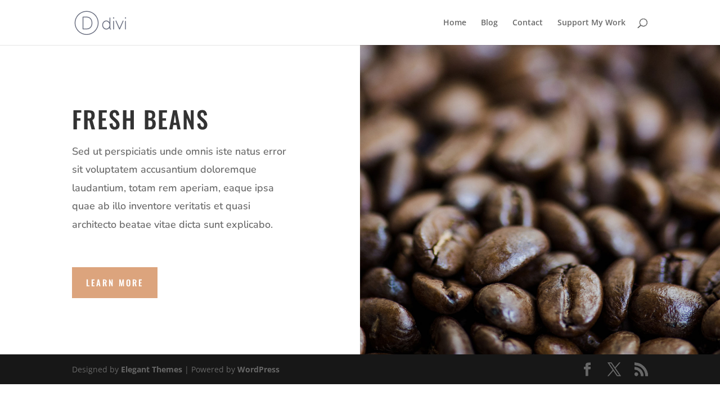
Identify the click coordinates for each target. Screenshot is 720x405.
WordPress (258, 369)
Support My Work (591, 23)
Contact (527, 23)
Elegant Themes (151, 369)
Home (454, 23)
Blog (489, 23)
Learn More (114, 282)
